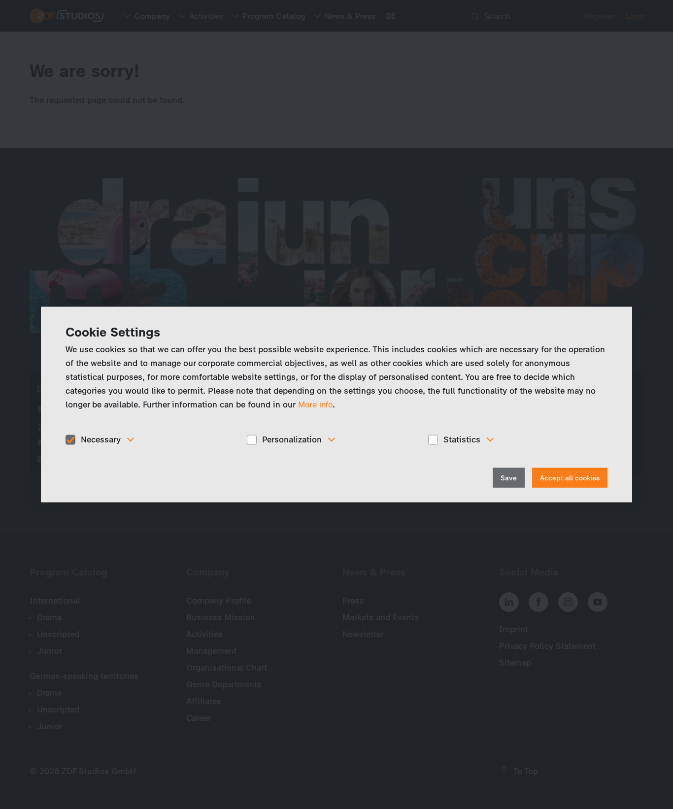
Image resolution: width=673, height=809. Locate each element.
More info (315, 404)
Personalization (292, 439)
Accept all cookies (570, 477)
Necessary (101, 439)
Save (509, 477)
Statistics (461, 439)
